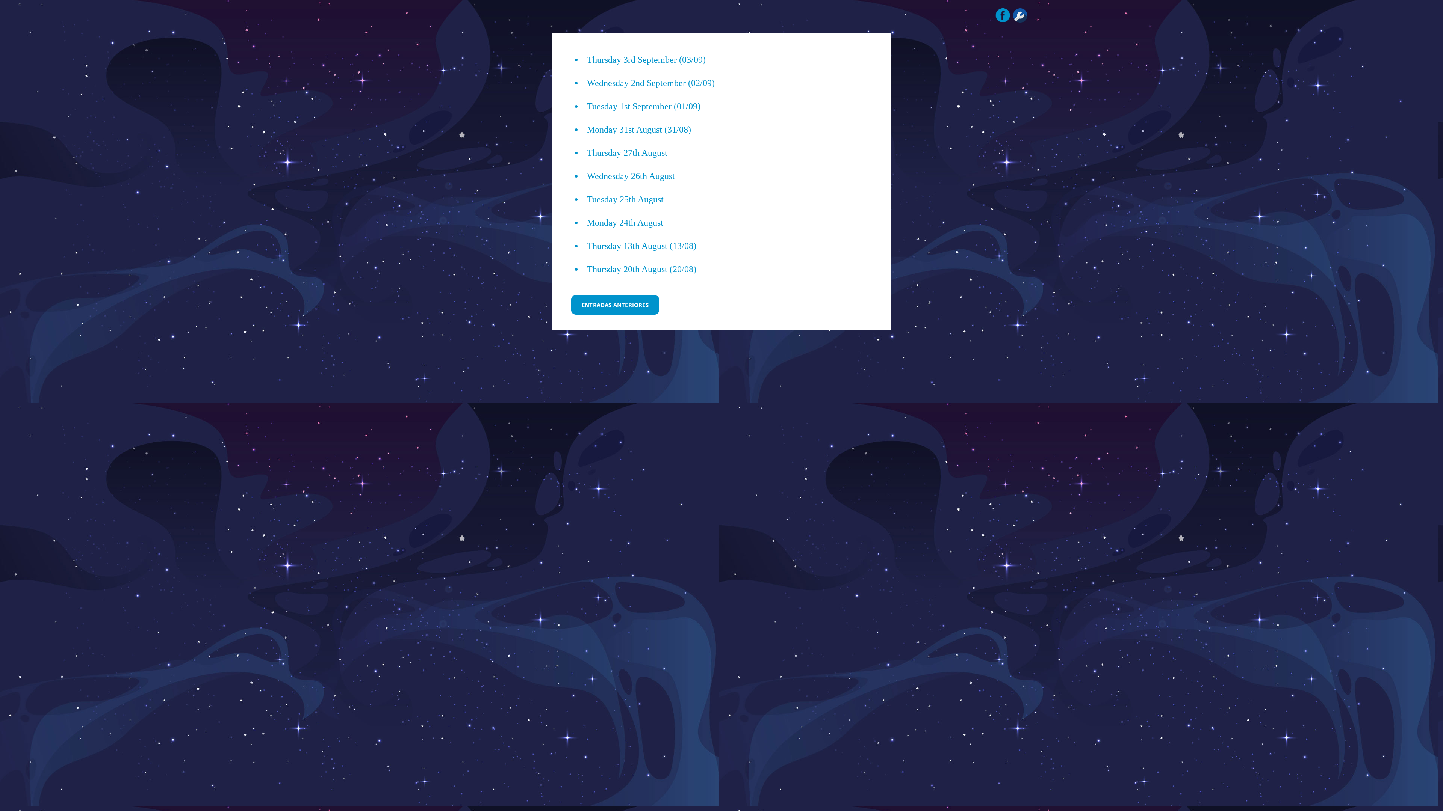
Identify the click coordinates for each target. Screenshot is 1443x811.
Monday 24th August (625, 223)
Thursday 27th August (627, 153)
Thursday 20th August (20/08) (641, 269)
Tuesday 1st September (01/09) (643, 106)
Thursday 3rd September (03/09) (646, 60)
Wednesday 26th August (631, 176)
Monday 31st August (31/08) (639, 129)
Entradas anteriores (615, 305)
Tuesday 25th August (625, 199)
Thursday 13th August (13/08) (641, 246)
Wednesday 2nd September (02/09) (651, 83)
